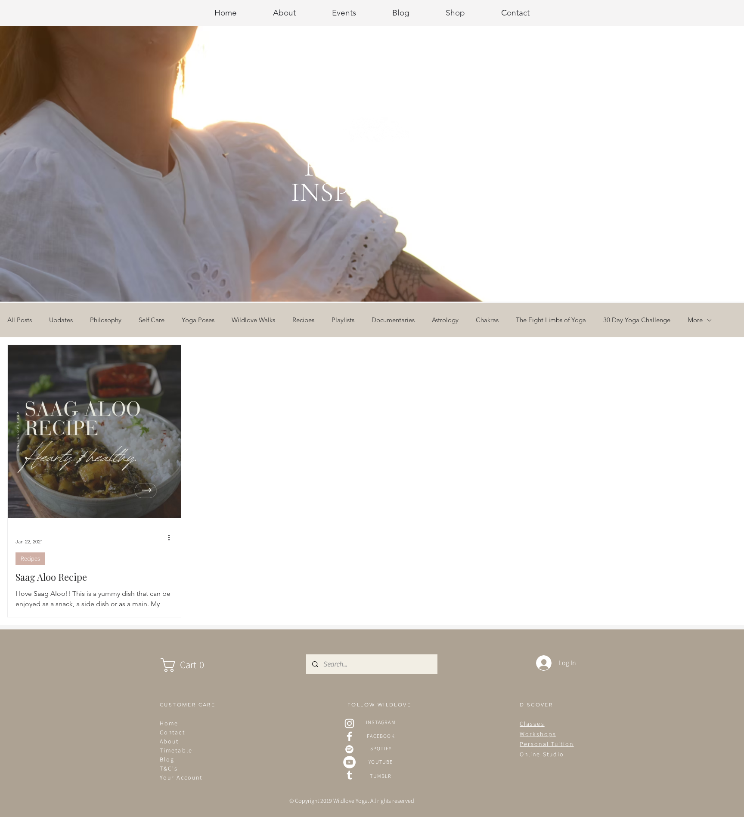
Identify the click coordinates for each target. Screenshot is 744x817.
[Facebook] (349, 736)
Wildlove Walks (253, 320)
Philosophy (105, 320)
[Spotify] (349, 749)
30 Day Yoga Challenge (636, 320)
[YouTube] (349, 762)
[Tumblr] (349, 775)
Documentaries (393, 320)
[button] (191, 665)
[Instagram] (349, 723)
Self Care (151, 320)
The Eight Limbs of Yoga (551, 320)
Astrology (445, 320)
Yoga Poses (198, 320)
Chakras (487, 320)
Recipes (303, 320)
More (695, 320)
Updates (61, 320)
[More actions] (172, 537)
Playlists (343, 320)
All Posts (19, 320)
